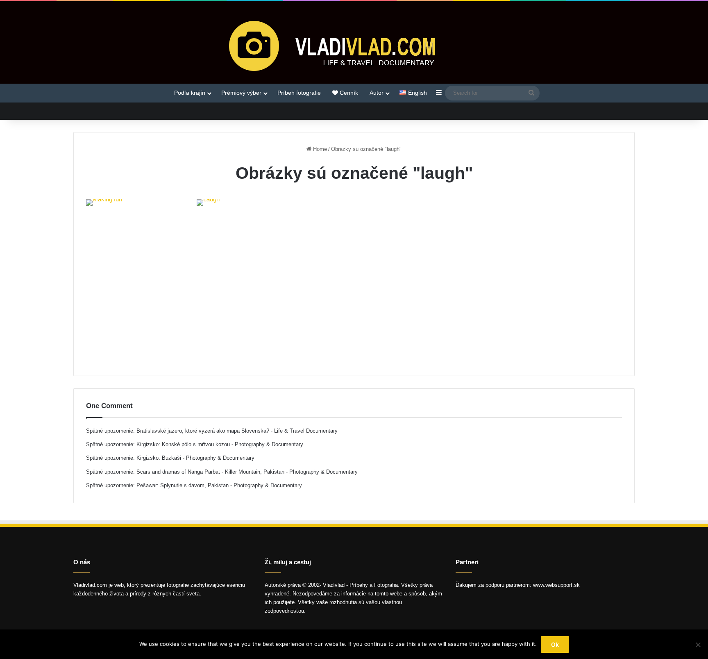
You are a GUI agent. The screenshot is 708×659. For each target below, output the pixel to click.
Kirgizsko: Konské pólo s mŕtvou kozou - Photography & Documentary (219, 444)
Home (319, 149)
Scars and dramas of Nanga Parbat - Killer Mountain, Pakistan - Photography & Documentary (247, 472)
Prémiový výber (241, 92)
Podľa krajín (189, 92)
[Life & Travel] (354, 45)
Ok (555, 644)
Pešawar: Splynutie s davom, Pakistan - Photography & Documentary (219, 485)
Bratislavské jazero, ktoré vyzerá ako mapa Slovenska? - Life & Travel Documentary (237, 431)
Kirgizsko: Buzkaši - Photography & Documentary (195, 458)
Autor (377, 92)
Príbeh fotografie (299, 92)
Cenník (348, 92)
